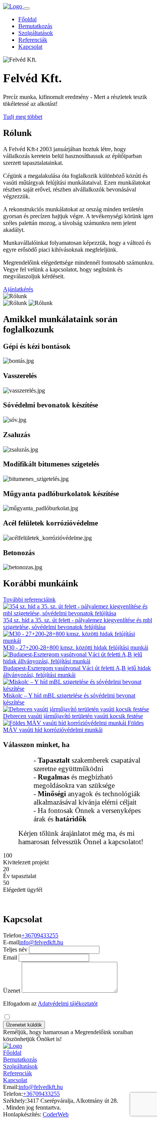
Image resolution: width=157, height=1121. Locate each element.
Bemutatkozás (35, 26)
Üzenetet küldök (24, 1025)
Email (10, 957)
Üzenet (11, 990)
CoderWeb (56, 1114)
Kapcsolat (30, 46)
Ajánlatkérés (18, 289)
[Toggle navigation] (27, 8)
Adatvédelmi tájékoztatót (68, 1003)
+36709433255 (39, 935)
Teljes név (15, 949)
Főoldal (27, 19)
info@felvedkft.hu (41, 942)
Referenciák (32, 40)
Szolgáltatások (35, 33)
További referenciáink (29, 599)
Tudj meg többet (22, 116)
